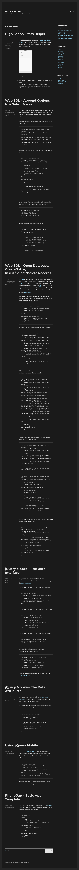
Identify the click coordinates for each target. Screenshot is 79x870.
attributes (26, 583)
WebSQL (21, 279)
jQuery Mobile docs (24, 675)
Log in (59, 78)
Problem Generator (62, 29)
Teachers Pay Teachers (63, 66)
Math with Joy (13, 11)
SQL (40, 285)
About (72, 12)
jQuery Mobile (30, 751)
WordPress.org (61, 83)
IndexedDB (27, 292)
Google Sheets (61, 57)
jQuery (6, 114)
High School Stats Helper (25, 34)
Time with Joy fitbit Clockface (65, 38)
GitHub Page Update (63, 34)
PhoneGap (7, 48)
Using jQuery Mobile (21, 745)
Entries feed (61, 80)
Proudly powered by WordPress (21, 862)
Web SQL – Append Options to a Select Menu (27, 102)
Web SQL (7, 115)
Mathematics (8, 47)
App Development (9, 112)
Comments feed (62, 81)
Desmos (60, 54)
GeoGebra (60, 56)
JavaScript (7, 45)
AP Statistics (8, 42)
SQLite (21, 283)
